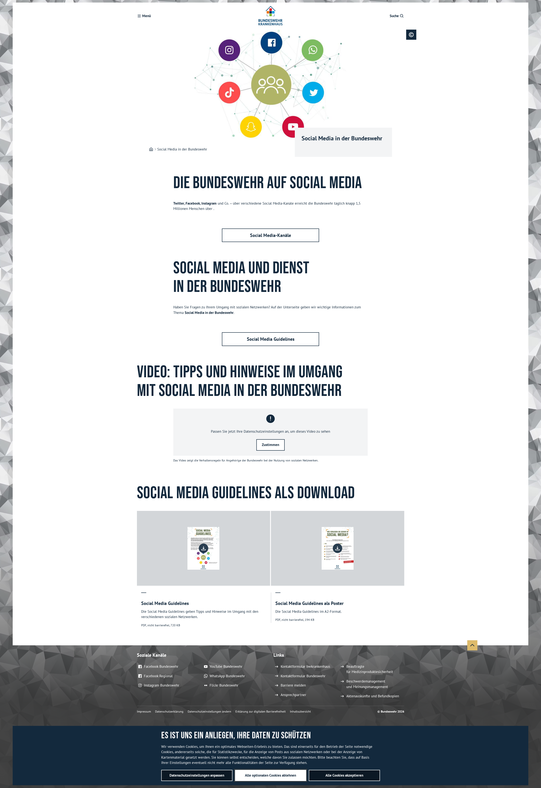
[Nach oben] (472, 645)
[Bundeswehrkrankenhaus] (151, 149)
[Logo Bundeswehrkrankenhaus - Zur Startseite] (270, 16)
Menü (146, 16)
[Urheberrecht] (411, 35)
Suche (394, 16)
